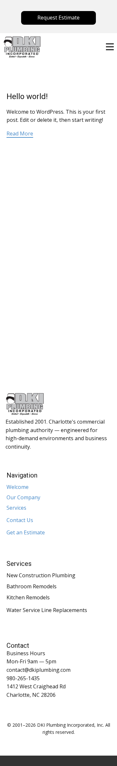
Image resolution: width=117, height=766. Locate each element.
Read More (19, 133)
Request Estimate (58, 17)
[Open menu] (110, 47)
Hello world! (27, 96)
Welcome (17, 487)
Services (16, 507)
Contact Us (19, 520)
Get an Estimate (25, 532)
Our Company (23, 497)
